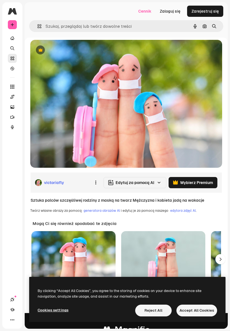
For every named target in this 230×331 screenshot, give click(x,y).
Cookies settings (53, 310)
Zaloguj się (170, 11)
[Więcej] (12, 319)
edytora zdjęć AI (183, 210)
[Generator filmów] (12, 116)
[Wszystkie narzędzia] (12, 86)
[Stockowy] (12, 58)
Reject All (153, 310)
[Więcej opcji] (95, 182)
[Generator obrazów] (12, 106)
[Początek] (12, 38)
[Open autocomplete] (37, 26)
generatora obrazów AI (102, 210)
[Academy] (12, 309)
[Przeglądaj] (12, 68)
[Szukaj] (12, 48)
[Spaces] (12, 96)
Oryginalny (69, 50)
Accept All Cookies (197, 310)
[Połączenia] (12, 299)
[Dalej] (220, 259)
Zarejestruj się (205, 11)
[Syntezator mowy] (12, 127)
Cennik (144, 11)
